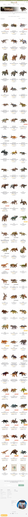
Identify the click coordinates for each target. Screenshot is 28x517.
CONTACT (26, 0)
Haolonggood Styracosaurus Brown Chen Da (23, 79)
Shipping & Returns (9, 491)
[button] (5, 32)
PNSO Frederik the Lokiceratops (14, 95)
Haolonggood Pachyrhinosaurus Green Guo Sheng (5, 128)
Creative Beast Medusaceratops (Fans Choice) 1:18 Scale (14, 364)
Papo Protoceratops (23, 224)
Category (9, 4)
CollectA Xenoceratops (5, 427)
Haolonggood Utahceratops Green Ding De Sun (5, 79)
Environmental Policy (9, 494)
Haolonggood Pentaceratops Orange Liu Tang (14, 159)
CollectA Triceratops (23, 458)
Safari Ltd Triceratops (14, 348)
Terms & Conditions (9, 497)
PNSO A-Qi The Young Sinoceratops (23, 256)
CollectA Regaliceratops (13, 396)
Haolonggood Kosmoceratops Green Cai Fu (5, 159)
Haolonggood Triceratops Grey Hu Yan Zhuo (14, 111)
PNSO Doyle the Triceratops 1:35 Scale (14, 287)
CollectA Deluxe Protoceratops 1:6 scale (4, 272)
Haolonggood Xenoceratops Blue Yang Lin (23, 95)
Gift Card (17, 4)
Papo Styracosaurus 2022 (14, 224)
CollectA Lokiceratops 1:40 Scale (23, 32)
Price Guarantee (9, 492)
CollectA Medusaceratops (23, 412)
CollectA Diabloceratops (14, 427)
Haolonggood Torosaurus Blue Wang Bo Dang (23, 48)
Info (13, 4)
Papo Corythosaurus (5, 47)
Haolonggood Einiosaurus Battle (14, 32)
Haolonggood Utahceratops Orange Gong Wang (23, 63)
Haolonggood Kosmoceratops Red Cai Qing (23, 144)
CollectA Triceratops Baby (5, 31)
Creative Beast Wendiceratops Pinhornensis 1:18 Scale (23, 364)
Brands (4, 4)
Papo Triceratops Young (14, 333)
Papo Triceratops (23, 348)
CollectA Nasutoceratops (14, 412)
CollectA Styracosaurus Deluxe (4, 397)
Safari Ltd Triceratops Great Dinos (23, 287)
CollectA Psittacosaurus (4, 458)
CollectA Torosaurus (23, 442)
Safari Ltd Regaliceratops (5, 333)
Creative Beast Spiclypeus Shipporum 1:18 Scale (14, 380)
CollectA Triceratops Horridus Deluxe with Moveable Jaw (5, 240)
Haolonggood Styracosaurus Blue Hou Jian (14, 79)
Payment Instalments (9, 493)
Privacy (8, 495)
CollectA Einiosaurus (23, 396)
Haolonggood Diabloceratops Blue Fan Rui (5, 144)
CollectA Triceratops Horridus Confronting (5, 208)
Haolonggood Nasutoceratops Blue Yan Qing (23, 160)
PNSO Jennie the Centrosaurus (4, 224)
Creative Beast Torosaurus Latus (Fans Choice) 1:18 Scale (5, 364)
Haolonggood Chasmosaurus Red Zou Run (14, 176)
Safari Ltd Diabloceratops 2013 (23, 333)
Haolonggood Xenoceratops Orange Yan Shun (5, 111)
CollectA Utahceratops (5, 442)
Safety (8, 496)
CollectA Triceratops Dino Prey (14, 443)
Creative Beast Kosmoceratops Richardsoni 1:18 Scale (5, 381)
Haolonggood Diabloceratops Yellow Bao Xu (14, 144)
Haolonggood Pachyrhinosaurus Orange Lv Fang (14, 128)
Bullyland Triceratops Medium (5, 318)
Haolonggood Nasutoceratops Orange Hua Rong (5, 177)
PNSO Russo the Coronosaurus (5, 63)
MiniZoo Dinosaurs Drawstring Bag (23, 474)
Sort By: (19, 18)
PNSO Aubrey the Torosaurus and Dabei (14, 208)
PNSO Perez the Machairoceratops (23, 240)
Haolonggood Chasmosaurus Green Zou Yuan (23, 176)
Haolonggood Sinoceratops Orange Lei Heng (5, 193)
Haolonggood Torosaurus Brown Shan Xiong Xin (14, 48)
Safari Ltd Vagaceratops (4, 348)
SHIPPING (24, 0)
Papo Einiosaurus (23, 192)
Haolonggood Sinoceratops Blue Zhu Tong (14, 193)
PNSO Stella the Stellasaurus (14, 63)
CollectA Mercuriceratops (5, 412)
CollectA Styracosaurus (14, 458)
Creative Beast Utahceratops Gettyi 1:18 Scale (23, 380)
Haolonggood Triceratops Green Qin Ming (23, 111)
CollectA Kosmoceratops (23, 427)
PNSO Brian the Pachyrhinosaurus (14, 256)
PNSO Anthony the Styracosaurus (23, 208)
